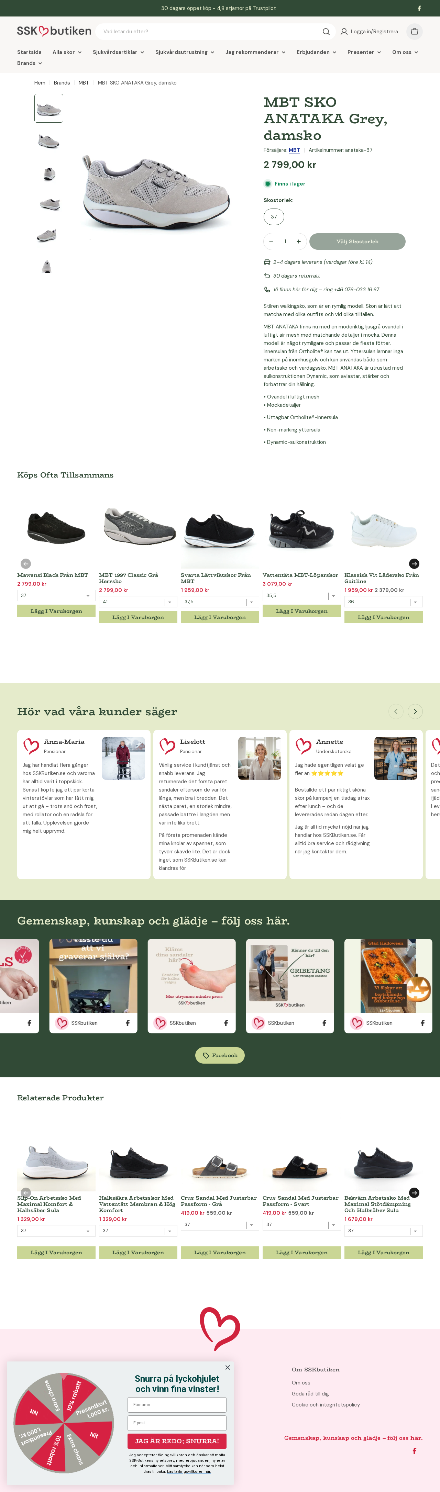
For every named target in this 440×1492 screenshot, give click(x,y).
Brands (62, 82)
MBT (84, 82)
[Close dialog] (227, 1367)
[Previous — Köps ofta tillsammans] (26, 564)
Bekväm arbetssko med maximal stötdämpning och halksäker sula (377, 1204)
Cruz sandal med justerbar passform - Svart (301, 1201)
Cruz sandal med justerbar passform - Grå (219, 1201)
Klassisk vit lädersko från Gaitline (381, 578)
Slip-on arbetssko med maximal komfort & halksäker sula (49, 1204)
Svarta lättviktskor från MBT (216, 578)
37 (274, 216)
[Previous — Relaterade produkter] (26, 1193)
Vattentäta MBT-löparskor (301, 575)
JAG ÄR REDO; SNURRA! (177, 1441)
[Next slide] (415, 711)
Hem (39, 82)
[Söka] (326, 31)
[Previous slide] (396, 711)
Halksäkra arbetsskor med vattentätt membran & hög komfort (137, 1204)
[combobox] (215, 31)
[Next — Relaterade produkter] (414, 1193)
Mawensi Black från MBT (52, 575)
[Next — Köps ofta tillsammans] (414, 564)
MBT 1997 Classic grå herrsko (128, 578)
